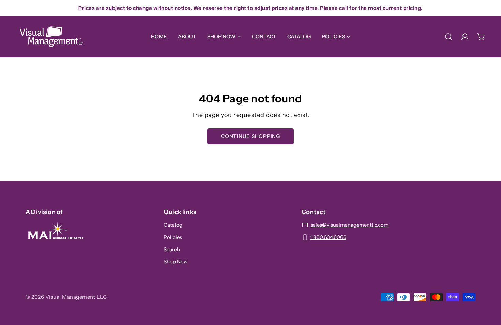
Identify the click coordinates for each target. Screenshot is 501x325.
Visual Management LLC (76, 297)
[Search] (448, 37)
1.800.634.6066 (328, 237)
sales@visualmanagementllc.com (349, 225)
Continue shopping (250, 136)
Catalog (173, 225)
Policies (173, 237)
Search (172, 249)
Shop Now (176, 261)
